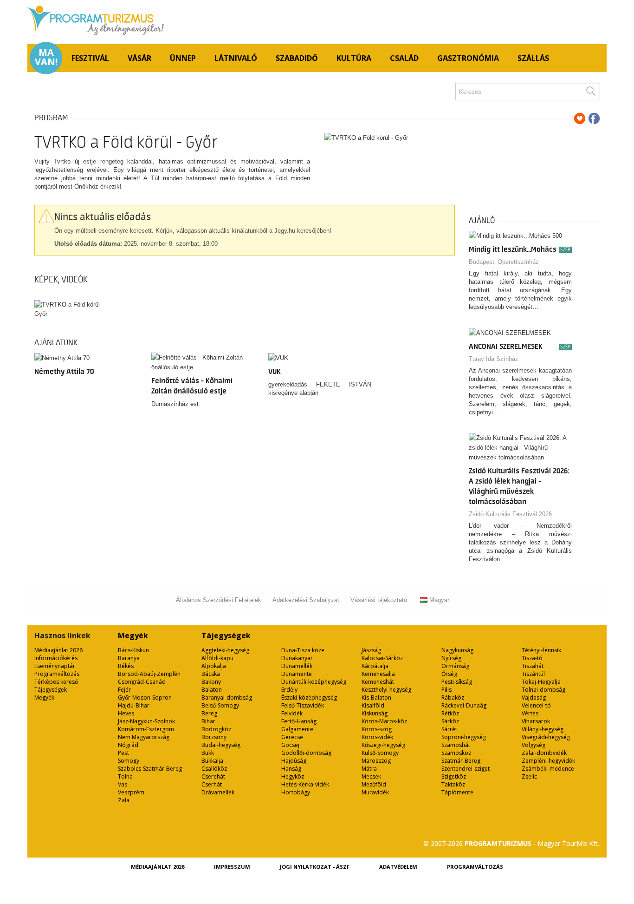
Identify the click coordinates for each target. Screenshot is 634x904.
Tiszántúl (533, 674)
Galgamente (297, 729)
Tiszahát (532, 666)
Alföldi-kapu (217, 658)
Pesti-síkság (456, 682)
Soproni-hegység (463, 737)
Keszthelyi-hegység (386, 690)
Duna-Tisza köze (302, 650)
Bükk (207, 753)
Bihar (208, 721)
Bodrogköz (216, 729)
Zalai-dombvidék (544, 753)
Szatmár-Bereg (460, 761)
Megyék (44, 697)
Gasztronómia (468, 58)
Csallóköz (214, 769)
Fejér (124, 690)
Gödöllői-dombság (306, 753)
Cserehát (213, 776)
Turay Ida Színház (493, 358)
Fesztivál (90, 58)
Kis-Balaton (376, 697)
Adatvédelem (398, 866)
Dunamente (296, 674)
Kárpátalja (375, 666)
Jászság (371, 650)
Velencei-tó (536, 705)
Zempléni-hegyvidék (548, 761)
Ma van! (46, 57)
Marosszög (376, 761)
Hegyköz (292, 776)
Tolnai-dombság (543, 690)
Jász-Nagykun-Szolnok (146, 721)
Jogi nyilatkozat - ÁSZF (314, 866)
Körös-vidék (377, 737)
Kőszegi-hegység (383, 745)
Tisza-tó (532, 658)
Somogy (128, 761)
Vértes (530, 713)
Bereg (209, 713)
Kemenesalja (378, 674)
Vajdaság (534, 697)
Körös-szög (377, 729)
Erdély (289, 690)
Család (404, 58)
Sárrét (449, 729)
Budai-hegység (220, 745)
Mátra (369, 769)
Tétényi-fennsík (541, 650)
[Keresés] (590, 91)
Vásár (139, 58)
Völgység (533, 745)
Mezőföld (374, 784)
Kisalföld (373, 705)
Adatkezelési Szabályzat (305, 599)
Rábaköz (452, 697)
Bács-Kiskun (133, 650)
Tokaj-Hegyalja (541, 682)
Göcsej (290, 745)
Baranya (129, 658)
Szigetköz (453, 776)
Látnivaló (235, 58)
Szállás (533, 58)
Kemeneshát (378, 682)
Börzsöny (213, 737)
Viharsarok (536, 721)
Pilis (446, 690)
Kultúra (353, 58)
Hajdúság (293, 761)
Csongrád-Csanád (142, 682)
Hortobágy (295, 792)
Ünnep (183, 58)
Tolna (125, 776)
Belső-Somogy (220, 705)
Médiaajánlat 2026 (58, 650)
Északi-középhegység (309, 697)
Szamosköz (456, 753)
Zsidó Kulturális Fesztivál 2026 (510, 514)
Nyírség (451, 658)
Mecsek (371, 776)
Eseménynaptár (54, 666)
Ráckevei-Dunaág (463, 705)
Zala (123, 800)
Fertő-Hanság (299, 721)
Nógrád (128, 745)
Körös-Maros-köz (384, 721)
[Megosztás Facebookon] (594, 118)
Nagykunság (457, 650)
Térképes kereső (56, 682)
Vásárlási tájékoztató (378, 599)
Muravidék (375, 792)
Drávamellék (217, 792)
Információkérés (56, 658)
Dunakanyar (297, 658)
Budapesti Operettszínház (504, 261)
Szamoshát (455, 745)
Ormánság (455, 666)
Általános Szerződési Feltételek (218, 599)
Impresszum (232, 866)
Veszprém (131, 792)
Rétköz (450, 713)
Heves (126, 713)
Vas (122, 784)
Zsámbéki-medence (548, 769)
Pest (123, 753)
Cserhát (211, 784)
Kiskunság (375, 713)
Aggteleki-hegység (225, 650)
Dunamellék (296, 666)
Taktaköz (453, 784)
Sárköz (450, 721)
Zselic (529, 776)
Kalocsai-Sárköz (382, 658)
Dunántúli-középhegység (313, 682)
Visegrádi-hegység (546, 737)
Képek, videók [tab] (61, 280)
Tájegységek (50, 690)
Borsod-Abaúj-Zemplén (149, 674)
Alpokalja (213, 666)
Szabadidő (297, 58)
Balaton (211, 690)
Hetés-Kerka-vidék (305, 784)
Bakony (211, 682)
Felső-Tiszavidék (302, 705)
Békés (126, 666)
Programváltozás (56, 674)
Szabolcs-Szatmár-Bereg (150, 769)
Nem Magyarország (143, 737)
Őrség (449, 674)
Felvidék (292, 713)
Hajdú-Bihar (133, 705)
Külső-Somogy (380, 753)
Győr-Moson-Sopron (145, 697)
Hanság (291, 769)
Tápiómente (457, 792)
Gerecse (292, 737)
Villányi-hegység (542, 729)
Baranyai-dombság (226, 697)
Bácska (210, 674)
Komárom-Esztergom (146, 729)
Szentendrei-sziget (465, 769)
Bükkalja (212, 761)
